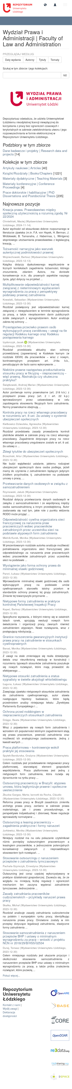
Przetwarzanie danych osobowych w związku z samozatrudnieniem (35, 485)
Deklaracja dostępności (10, 1014)
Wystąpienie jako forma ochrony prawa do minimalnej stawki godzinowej (32, 567)
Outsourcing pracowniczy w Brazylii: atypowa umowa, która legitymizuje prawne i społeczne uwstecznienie (34, 786)
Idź (65, 75)
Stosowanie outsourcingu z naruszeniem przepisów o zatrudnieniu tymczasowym (31, 860)
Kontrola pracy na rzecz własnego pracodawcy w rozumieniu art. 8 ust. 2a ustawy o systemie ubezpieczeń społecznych (35, 415)
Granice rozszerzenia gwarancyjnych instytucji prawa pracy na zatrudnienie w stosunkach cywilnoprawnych (35, 640)
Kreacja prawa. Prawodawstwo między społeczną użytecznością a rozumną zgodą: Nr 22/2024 (35, 213)
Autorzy (29, 60)
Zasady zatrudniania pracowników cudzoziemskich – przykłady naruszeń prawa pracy (34, 897)
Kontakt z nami (11, 1005)
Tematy (55, 60)
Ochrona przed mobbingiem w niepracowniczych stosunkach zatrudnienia (32, 713)
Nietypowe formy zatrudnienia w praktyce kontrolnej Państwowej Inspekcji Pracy (31, 603)
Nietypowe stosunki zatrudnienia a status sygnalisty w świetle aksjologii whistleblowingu (35, 677)
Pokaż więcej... (11, 975)
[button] (45, 4)
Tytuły (42, 60)
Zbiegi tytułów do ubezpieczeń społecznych (33, 451)
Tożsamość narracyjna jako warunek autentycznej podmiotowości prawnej (28, 250)
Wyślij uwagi (10, 1008)
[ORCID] (25, 342)
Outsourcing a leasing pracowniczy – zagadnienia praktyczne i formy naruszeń (31, 824)
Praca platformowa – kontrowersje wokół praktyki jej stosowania (31, 749)
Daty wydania (13, 60)
